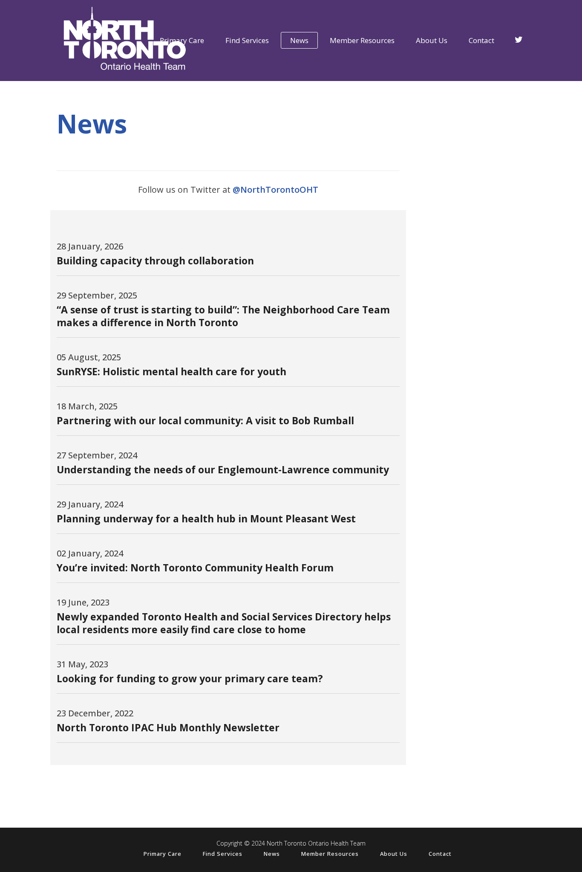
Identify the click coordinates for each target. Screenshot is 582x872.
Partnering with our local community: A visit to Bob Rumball (205, 420)
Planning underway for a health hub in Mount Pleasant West (206, 518)
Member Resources (330, 854)
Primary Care (163, 854)
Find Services (222, 854)
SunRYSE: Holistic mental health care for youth (171, 371)
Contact (440, 854)
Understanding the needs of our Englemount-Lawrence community (223, 469)
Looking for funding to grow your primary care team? (190, 678)
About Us (393, 854)
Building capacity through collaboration (155, 260)
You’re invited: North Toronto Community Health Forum (195, 567)
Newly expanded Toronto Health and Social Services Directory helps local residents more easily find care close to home (224, 623)
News (272, 854)
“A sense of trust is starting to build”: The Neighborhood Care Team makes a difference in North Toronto (223, 316)
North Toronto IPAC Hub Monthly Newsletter (168, 727)
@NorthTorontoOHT (275, 189)
